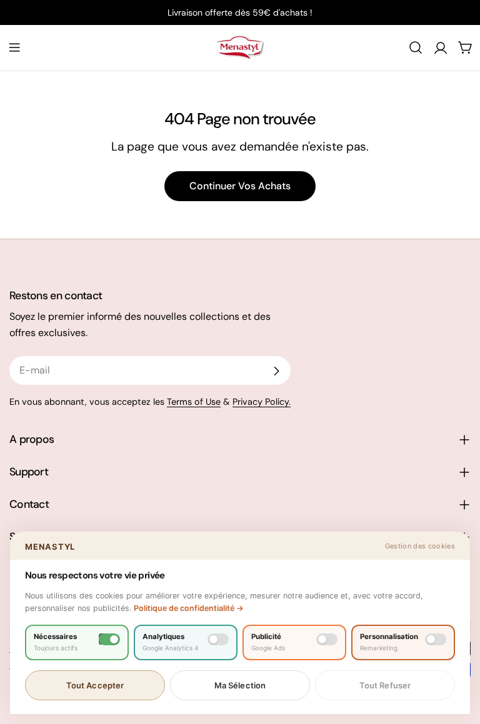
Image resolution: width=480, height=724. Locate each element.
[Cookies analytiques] (218, 639)
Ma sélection (240, 685)
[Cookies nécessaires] (109, 639)
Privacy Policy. (261, 401)
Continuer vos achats (240, 185)
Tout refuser (385, 685)
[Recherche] (415, 47)
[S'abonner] (276, 371)
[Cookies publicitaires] (327, 639)
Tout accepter (95, 685)
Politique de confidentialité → (189, 608)
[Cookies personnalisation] (435, 639)
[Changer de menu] (14, 47)
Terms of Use (194, 401)
